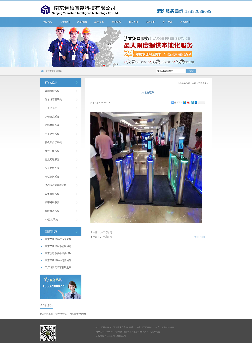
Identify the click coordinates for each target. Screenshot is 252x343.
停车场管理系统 (53, 99)
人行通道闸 (106, 232)
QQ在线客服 (154, 331)
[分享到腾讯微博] (192, 102)
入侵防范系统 (52, 116)
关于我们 (65, 22)
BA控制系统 (51, 219)
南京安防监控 (46, 313)
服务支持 (133, 22)
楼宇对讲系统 (52, 202)
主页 (194, 83)
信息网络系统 (52, 159)
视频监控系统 (52, 91)
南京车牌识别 (61, 313)
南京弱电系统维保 (78, 313)
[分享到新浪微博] (188, 102)
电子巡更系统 (52, 134)
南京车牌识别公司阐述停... (59, 260)
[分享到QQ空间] (184, 102)
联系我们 (185, 22)
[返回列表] (199, 237)
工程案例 (99, 22)
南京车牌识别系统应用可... (59, 246)
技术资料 (150, 22)
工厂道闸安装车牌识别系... (59, 267)
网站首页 (47, 22)
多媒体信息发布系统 (56, 185)
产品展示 (82, 22)
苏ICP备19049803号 (117, 336)
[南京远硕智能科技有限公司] (79, 11)
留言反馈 (167, 22)
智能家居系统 (52, 211)
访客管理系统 (52, 125)
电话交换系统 (52, 176)
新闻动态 (116, 22)
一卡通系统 (51, 108)
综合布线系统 (52, 168)
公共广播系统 (52, 151)
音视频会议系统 (53, 142)
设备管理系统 (52, 194)
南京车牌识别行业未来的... (59, 239)
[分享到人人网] (196, 102)
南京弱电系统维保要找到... (59, 253)
